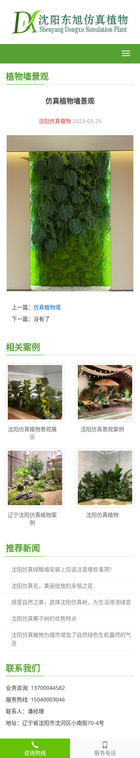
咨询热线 (35, 752)
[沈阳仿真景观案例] (105, 392)
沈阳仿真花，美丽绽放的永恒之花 (52, 585)
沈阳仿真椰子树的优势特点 (44, 618)
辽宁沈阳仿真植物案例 (32, 518)
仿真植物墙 (47, 307)
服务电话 (105, 752)
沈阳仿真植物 (54, 121)
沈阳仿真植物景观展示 (32, 433)
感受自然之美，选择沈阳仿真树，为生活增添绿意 (71, 602)
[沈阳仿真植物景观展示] (35, 392)
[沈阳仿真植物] (105, 478)
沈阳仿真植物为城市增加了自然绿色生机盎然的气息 (71, 639)
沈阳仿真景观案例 (102, 429)
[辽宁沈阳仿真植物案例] (35, 478)
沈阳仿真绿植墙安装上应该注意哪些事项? (61, 569)
